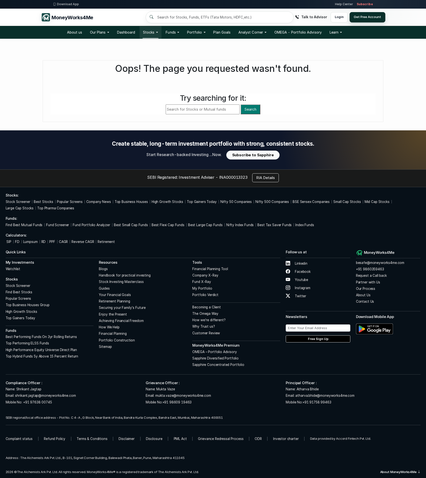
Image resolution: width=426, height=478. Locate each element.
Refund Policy (54, 439)
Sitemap (105, 347)
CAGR (63, 242)
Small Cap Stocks (347, 202)
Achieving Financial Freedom (121, 321)
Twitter (300, 296)
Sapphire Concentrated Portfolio (218, 365)
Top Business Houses (131, 202)
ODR (258, 439)
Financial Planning (112, 334)
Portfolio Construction (117, 340)
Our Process (365, 289)
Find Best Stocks (19, 292)
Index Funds (304, 225)
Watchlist (13, 269)
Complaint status (19, 439)
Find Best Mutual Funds (24, 225)
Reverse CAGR (82, 242)
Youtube (301, 280)
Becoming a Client (206, 307)
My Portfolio (202, 288)
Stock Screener (18, 202)
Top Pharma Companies (55, 208)
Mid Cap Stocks (377, 202)
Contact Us (365, 301)
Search (250, 109)
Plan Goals (222, 32)
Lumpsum (30, 242)
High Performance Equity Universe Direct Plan (41, 350)
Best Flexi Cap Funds (168, 225)
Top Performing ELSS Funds (27, 343)
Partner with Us (368, 282)
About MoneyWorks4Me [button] (398, 472)
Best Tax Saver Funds (274, 225)
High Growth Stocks (167, 202)
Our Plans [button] (98, 32)
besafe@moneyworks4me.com (380, 263)
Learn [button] (334, 32)
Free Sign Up (318, 339)
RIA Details (265, 177)
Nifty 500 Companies (272, 202)
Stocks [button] (148, 32)
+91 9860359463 (370, 269)
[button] (298, 32)
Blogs (103, 269)
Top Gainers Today (201, 202)
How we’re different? (208, 320)
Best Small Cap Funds (131, 225)
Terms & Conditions (92, 439)
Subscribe (365, 4)
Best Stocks (43, 202)
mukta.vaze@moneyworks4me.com (183, 396)
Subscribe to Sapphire (253, 155)
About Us (363, 295)
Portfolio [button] (194, 32)
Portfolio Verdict (205, 295)
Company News (98, 202)
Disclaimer (127, 439)
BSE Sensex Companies (311, 202)
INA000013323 (233, 177)
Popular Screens (70, 202)
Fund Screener (57, 225)
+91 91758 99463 (316, 402)
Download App (68, 4)
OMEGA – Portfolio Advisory (214, 352)
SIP (8, 242)
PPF (52, 242)
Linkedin (300, 263)
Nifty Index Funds (240, 225)
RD (43, 242)
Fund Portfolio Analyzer (91, 225)
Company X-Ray (205, 275)
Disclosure (154, 439)
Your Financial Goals (115, 295)
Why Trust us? (203, 326)
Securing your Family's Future (122, 308)
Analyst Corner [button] (250, 32)
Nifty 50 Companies (236, 202)
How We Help (109, 327)
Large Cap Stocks (20, 208)
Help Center (344, 4)
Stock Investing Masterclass (121, 282)
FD (17, 242)
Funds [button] (171, 32)
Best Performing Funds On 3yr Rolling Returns (41, 337)
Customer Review (206, 333)
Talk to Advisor (314, 17)
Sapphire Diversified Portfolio (215, 358)
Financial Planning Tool (210, 269)
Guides (104, 288)
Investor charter (286, 439)
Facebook (302, 272)
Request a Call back (371, 276)
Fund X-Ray (201, 282)
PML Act (180, 439)
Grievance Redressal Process (220, 439)
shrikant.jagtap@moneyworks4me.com (45, 396)
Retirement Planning (114, 301)
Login (339, 17)
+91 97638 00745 (37, 402)
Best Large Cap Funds (205, 225)
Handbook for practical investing (124, 275)
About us (74, 32)
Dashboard (126, 32)
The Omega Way (205, 314)
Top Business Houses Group (28, 305)
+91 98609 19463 (177, 402)
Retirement (106, 242)
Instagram (302, 288)
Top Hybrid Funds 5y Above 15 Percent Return (42, 356)
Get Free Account (367, 17)
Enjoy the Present (113, 314)
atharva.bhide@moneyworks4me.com (324, 396)
